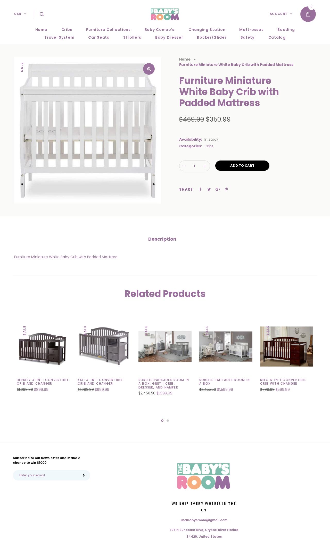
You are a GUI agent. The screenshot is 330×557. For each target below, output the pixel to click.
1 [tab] (162, 420)
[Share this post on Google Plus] (218, 189)
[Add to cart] (49, 385)
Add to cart (242, 165)
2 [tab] (168, 420)
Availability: (190, 139)
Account (278, 14)
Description (162, 239)
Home (185, 59)
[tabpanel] (43, 358)
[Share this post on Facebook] (200, 189)
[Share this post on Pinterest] (226, 189)
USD (17, 14)
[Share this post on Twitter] (209, 189)
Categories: (190, 146)
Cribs (208, 146)
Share (186, 189)
